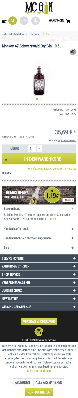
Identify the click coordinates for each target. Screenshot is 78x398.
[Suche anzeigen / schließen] (12, 20)
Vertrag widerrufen (39, 321)
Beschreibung (12, 209)
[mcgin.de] (39, 331)
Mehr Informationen (39, 371)
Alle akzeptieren (49, 382)
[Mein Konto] (35, 20)
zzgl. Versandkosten (67, 140)
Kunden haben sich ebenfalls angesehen (27, 238)
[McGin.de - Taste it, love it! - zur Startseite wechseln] (39, 8)
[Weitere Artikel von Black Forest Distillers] (72, 51)
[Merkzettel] (24, 20)
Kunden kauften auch (16, 229)
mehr (53, 219)
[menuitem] (4, 20)
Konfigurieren (39, 392)
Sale (6, 247)
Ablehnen (22, 382)
